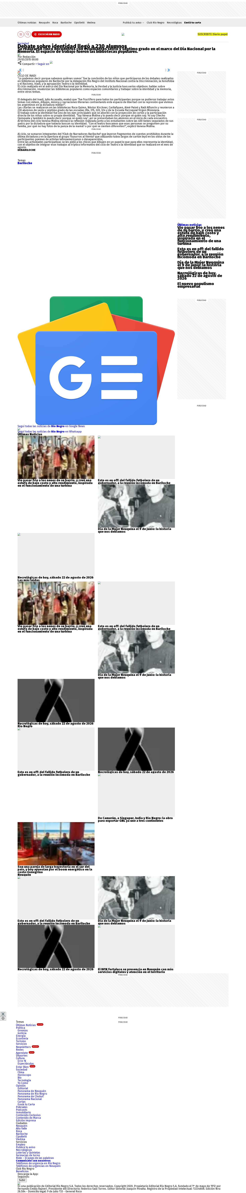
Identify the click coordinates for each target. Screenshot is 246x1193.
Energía (21, 1035)
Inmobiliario (23, 1112)
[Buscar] (27, 34)
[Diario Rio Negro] (19, 1183)
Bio (19, 1077)
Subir (22, 1180)
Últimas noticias (27, 22)
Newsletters (27, 1047)
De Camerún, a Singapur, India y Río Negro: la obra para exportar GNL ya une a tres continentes (135, 819)
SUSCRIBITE (213, 34)
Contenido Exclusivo (28, 1115)
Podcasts (21, 1109)
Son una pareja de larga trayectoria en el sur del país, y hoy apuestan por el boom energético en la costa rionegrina (55, 869)
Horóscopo (24, 1075)
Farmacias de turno (28, 1155)
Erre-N (22, 1061)
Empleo (20, 1144)
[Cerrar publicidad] (3, 1014)
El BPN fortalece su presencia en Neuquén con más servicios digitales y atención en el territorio (135, 970)
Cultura (20, 1058)
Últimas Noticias (29, 1025)
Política (20, 1027)
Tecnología (24, 1080)
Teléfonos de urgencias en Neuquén (38, 1166)
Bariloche (66, 22)
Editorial (23, 1088)
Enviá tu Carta (26, 1104)
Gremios (23, 1030)
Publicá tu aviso (25, 1147)
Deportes (21, 1055)
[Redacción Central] (19, 54)
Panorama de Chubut (31, 1096)
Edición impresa (26, 1120)
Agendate (25, 1052)
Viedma (91, 22)
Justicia (22, 1033)
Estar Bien (25, 1067)
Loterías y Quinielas (28, 1152)
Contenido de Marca (28, 1117)
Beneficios (22, 1171)
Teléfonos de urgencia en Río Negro (38, 1163)
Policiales (21, 1107)
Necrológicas (174, 22)
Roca (55, 22)
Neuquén (44, 22)
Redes (20, 1049)
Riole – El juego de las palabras (35, 1158)
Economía (22, 1038)
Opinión (21, 1085)
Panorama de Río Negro (32, 1093)
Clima (21, 1072)
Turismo (21, 1041)
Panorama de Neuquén (32, 1091)
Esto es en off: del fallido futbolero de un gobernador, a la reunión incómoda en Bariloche (200, 253)
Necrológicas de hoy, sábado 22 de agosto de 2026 (199, 276)
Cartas (22, 1101)
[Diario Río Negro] (123, 34)
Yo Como (23, 1083)
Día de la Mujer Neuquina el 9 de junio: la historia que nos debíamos (200, 265)
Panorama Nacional (30, 1099)
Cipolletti (79, 22)
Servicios (21, 1043)
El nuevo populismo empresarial (195, 285)
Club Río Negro (155, 22)
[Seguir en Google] (19, 72)
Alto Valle (21, 1128)
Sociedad (23, 43)
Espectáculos (26, 1063)
